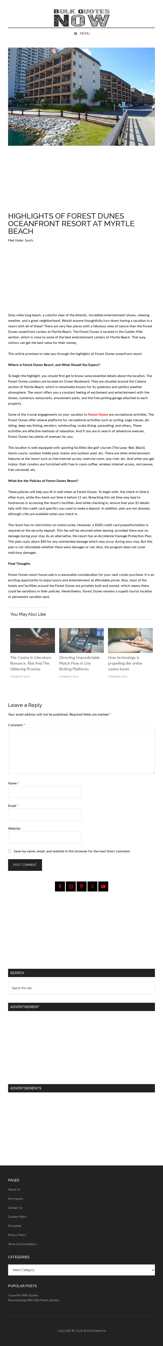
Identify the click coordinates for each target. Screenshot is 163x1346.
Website (14, 828)
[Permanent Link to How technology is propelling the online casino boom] (130, 631)
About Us (14, 1189)
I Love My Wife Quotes (23, 1295)
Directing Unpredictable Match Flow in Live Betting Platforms (79, 663)
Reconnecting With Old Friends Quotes (33, 1300)
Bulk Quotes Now (81, 18)
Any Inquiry (15, 1198)
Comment (16, 725)
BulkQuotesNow (95, 1330)
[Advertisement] (81, 180)
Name (13, 783)
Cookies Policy (17, 1216)
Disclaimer (14, 1226)
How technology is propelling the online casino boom (125, 663)
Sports (29, 240)
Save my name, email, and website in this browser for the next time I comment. (72, 851)
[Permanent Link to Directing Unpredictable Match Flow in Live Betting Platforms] (81, 631)
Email (13, 806)
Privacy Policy (17, 1235)
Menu (85, 33)
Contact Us (15, 1207)
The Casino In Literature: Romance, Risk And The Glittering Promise (31, 663)
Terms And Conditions (22, 1244)
